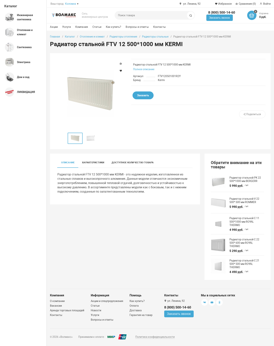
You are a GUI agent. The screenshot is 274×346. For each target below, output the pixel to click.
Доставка (136, 310)
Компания (81, 26)
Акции (54, 26)
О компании (57, 301)
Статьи (96, 26)
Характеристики (93, 162)
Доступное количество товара (133, 162)
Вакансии (56, 305)
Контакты (159, 26)
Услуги (66, 26)
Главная (55, 36)
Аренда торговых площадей (67, 310)
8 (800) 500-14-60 (221, 12)
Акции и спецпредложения (107, 301)
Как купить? (113, 26)
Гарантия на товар (141, 315)
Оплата (134, 305)
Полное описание (143, 69)
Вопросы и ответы (137, 26)
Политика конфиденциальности (155, 336)
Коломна (70, 3)
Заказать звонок (219, 17)
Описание (68, 162)
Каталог (10, 6)
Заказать (143, 95)
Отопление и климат (92, 36)
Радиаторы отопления (123, 36)
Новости (96, 310)
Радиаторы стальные (155, 36)
